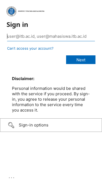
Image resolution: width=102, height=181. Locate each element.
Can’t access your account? (30, 48)
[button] (51, 125)
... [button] (12, 176)
